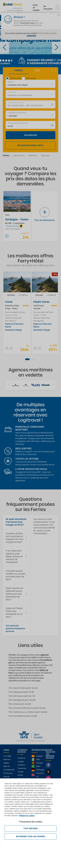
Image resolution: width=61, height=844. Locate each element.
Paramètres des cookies (31, 822)
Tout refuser (30, 828)
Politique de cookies (27, 816)
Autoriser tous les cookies (30, 836)
